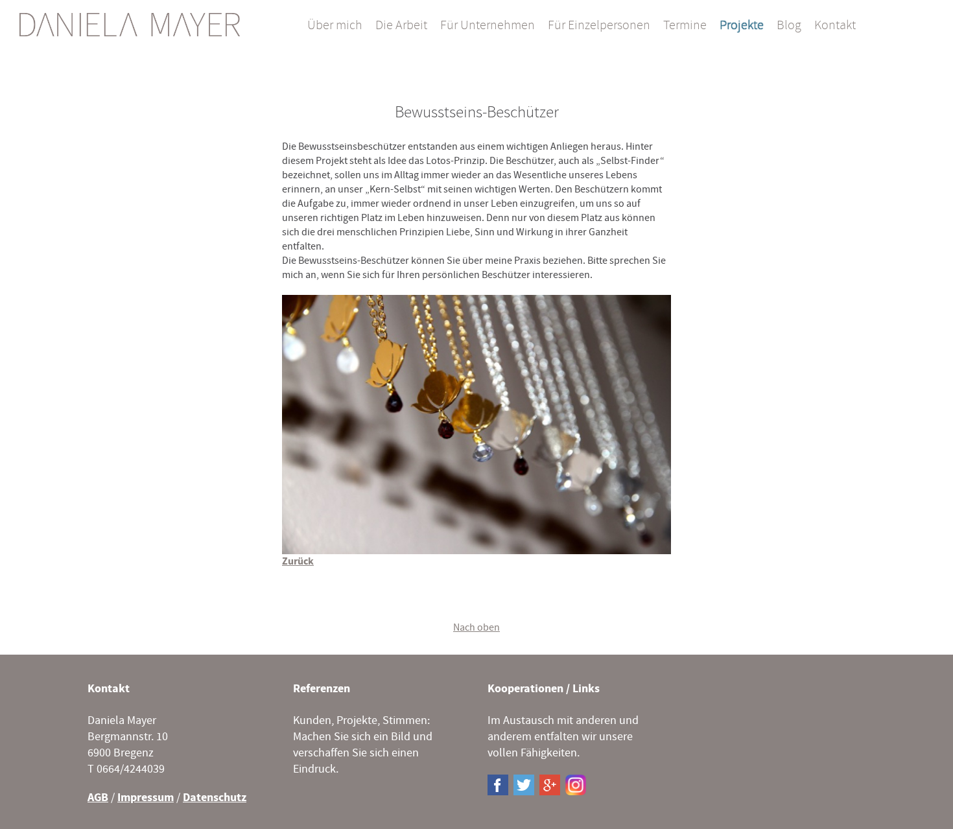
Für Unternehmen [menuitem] (487, 26)
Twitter (523, 785)
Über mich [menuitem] (334, 26)
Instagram (575, 785)
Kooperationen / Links (544, 689)
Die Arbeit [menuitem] (401, 26)
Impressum (145, 797)
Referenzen (321, 689)
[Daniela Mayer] (129, 24)
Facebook (498, 785)
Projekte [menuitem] (742, 26)
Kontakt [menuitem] (835, 26)
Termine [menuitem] (685, 26)
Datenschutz (214, 797)
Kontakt (109, 689)
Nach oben (476, 627)
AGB (98, 797)
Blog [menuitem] (789, 26)
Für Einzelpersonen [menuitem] (599, 26)
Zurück (298, 561)
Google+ (549, 785)
